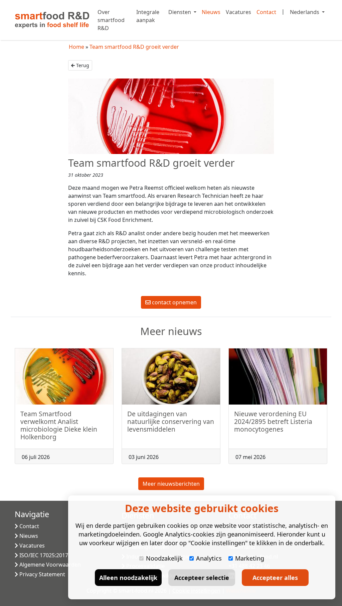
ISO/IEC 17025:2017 (43, 555)
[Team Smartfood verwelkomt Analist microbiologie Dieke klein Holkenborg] (64, 376)
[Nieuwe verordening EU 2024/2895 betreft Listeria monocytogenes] (278, 376)
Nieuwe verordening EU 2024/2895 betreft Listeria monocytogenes (273, 421)
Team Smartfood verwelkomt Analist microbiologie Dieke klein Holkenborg (58, 425)
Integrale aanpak (147, 16)
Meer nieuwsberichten (171, 483)
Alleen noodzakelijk (128, 578)
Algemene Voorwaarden (49, 564)
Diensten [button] (180, 12)
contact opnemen (174, 302)
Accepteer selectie (201, 578)
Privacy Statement (41, 574)
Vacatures (238, 12)
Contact (266, 12)
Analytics (209, 558)
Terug (82, 65)
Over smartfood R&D (111, 20)
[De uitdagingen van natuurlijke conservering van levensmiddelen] (171, 376)
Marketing (249, 558)
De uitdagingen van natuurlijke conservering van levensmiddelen (170, 421)
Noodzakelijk (164, 558)
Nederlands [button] (305, 12)
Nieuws (211, 12)
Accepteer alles (275, 578)
